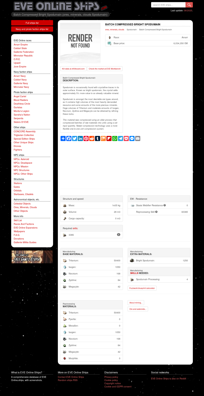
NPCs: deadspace (23, 162)
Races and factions (24, 223)
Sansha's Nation (22, 114)
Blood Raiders (21, 100)
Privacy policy (111, 376)
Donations (19, 238)
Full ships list (32, 22)
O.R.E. (17, 59)
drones (17, 146)
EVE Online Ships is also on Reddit (168, 378)
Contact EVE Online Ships (71, 376)
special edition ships (24, 138)
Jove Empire (20, 66)
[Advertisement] (125, 163)
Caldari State (20, 48)
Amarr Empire (21, 44)
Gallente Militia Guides (25, 242)
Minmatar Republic (23, 55)
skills (75, 228)
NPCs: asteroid (21, 159)
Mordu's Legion (21, 111)
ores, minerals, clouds (25, 207)
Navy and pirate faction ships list (32, 29)
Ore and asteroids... (137, 309)
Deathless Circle (22, 103)
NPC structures (21, 170)
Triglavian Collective (24, 135)
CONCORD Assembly (25, 131)
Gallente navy (21, 83)
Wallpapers (19, 231)
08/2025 (188, 10)
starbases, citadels (23, 194)
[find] (189, 4)
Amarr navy (20, 75)
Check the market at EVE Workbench (105, 68)
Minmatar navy (21, 86)
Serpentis (18, 118)
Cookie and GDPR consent (117, 386)
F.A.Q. (17, 234)
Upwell (17, 62)
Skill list (18, 220)
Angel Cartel (20, 96)
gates (17, 186)
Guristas (18, 107)
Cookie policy (111, 380)
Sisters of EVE (21, 122)
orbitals (18, 190)
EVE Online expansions (25, 227)
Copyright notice (112, 383)
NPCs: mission (21, 166)
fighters (18, 149)
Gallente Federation (24, 51)
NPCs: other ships (23, 173)
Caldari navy (20, 79)
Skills (134, 273)
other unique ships (23, 142)
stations (18, 183)
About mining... (135, 302)
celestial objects (22, 203)
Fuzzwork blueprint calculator (142, 288)
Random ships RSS (67, 380)
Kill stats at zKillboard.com (73, 68)
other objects (21, 210)
